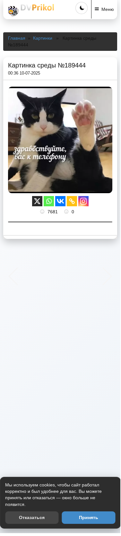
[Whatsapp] (49, 201)
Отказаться (32, 517)
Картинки (42, 38)
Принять (88, 517)
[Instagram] (83, 201)
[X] (37, 201)
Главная (16, 38)
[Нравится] (43, 211)
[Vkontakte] (60, 201)
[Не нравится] (67, 211)
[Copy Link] (72, 201)
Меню (107, 9)
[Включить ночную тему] (81, 8)
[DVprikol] (30, 10)
